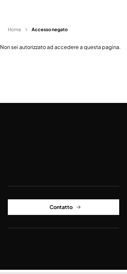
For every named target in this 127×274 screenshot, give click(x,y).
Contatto (61, 207)
